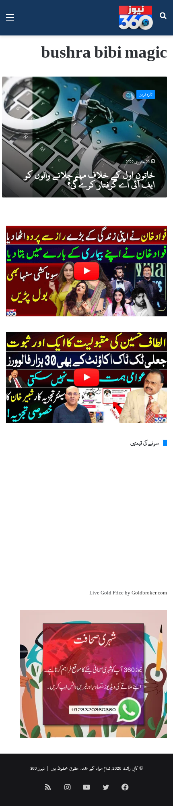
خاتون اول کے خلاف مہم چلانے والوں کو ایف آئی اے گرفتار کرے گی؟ (89, 180)
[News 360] (136, 18)
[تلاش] (163, 21)
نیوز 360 (37, 768)
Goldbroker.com (149, 592)
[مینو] (10, 21)
